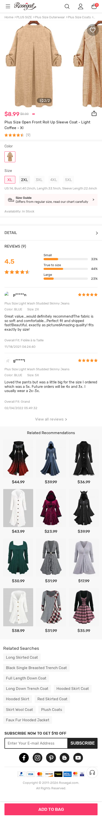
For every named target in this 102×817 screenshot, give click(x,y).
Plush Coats (51, 709)
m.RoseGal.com (29, 6)
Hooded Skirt (17, 699)
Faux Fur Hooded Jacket (27, 720)
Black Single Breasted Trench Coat (36, 668)
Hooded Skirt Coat (72, 688)
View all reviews (49, 419)
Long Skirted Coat (22, 657)
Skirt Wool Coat (19, 709)
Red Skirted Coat (52, 699)
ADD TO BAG (51, 809)
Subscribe (83, 743)
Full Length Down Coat (26, 678)
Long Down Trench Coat (27, 688)
